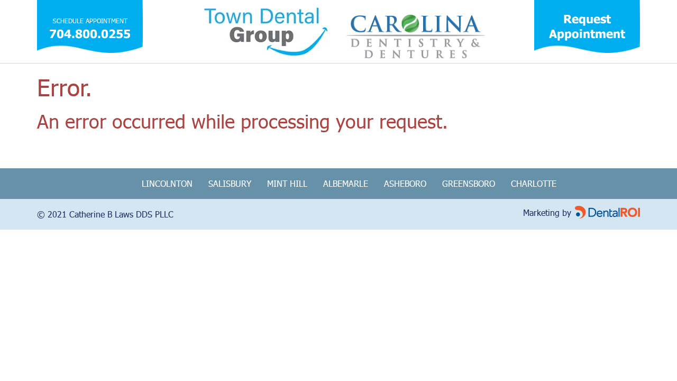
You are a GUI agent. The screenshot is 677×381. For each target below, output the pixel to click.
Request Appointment (587, 26)
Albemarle (345, 183)
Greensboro (468, 183)
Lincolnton (167, 183)
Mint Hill (287, 183)
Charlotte (533, 183)
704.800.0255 (90, 33)
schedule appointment (90, 21)
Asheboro (405, 183)
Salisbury (229, 183)
